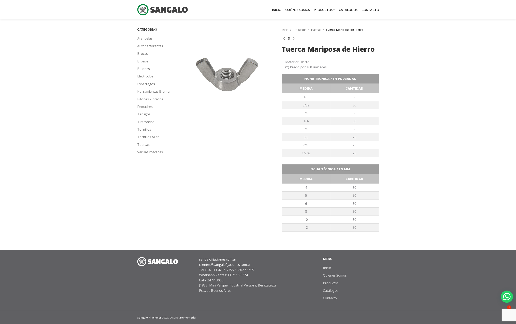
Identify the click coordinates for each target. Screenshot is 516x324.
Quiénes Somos (335, 275)
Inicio (285, 30)
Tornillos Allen (148, 137)
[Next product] (293, 38)
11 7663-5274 (237, 275)
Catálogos (330, 290)
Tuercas (143, 144)
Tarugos (143, 114)
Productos (299, 30)
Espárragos (146, 84)
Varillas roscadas (150, 152)
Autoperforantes (150, 46)
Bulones (143, 69)
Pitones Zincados (150, 99)
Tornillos (144, 129)
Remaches (145, 106)
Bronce (142, 61)
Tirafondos (145, 122)
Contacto (330, 298)
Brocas (142, 53)
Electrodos (145, 76)
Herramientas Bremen (154, 91)
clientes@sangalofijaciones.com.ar (225, 264)
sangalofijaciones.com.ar (217, 259)
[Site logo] (162, 9)
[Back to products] (288, 38)
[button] (507, 297)
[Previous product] (284, 38)
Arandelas (144, 38)
